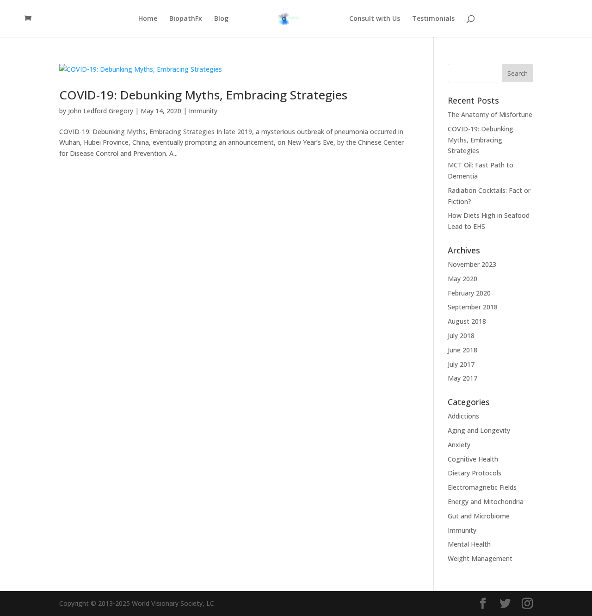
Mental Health (469, 544)
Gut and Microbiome (479, 515)
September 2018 (473, 306)
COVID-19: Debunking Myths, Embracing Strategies (203, 94)
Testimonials (433, 19)
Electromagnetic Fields (482, 487)
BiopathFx (185, 19)
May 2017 (462, 378)
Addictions (463, 416)
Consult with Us (374, 19)
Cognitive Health (473, 459)
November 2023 (472, 264)
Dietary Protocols (474, 472)
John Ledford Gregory (100, 110)
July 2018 (461, 335)
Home (147, 19)
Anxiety (459, 444)
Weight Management (480, 558)
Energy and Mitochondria (486, 501)
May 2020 (462, 278)
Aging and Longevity (479, 430)
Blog (221, 19)
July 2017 (461, 364)
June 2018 (462, 349)
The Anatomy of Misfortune (490, 114)
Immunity (203, 110)
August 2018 (467, 321)
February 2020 (469, 293)
